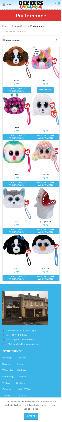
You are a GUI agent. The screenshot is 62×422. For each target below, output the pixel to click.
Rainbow (45, 174)
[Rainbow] (45, 156)
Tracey (17, 268)
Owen (17, 174)
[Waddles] (45, 250)
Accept (31, 416)
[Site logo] (31, 4)
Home (5, 26)
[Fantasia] (45, 62)
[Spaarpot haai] (45, 203)
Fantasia (45, 80)
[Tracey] (17, 250)
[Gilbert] (17, 109)
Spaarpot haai (45, 221)
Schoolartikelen (19, 26)
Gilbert (17, 127)
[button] (17, 90)
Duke (16, 80)
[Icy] (45, 109)
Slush (16, 221)
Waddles (45, 268)
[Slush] (17, 203)
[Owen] (17, 156)
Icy (45, 127)
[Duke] (17, 62)
